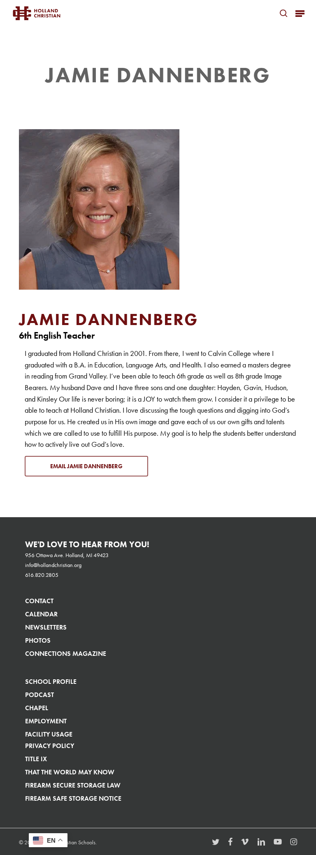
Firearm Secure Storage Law (73, 785)
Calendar (41, 614)
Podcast (39, 694)
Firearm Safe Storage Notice (73, 798)
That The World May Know (69, 772)
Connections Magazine (65, 653)
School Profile (51, 681)
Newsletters (46, 627)
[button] (299, 13)
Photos (38, 640)
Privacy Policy (49, 745)
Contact (39, 601)
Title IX (36, 759)
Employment (46, 721)
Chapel (36, 708)
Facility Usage (48, 734)
